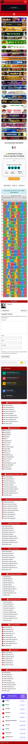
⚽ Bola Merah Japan (6, 544)
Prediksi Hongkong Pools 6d (9, 688)
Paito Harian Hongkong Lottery (10, 487)
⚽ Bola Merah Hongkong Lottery (9, 536)
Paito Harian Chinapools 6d (9, 483)
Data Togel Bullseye (7, 627)
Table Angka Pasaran (8, 455)
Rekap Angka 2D (7, 430)
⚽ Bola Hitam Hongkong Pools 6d (9, 567)
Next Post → (24, 310)
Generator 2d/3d (7, 442)
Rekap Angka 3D (7, 432)
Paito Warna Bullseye (8, 405)
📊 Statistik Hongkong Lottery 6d (9, 588)
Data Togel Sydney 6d (8, 662)
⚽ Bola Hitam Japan (6, 569)
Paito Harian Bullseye (8, 476)
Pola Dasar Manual (7, 469)
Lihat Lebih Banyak (14, 178)
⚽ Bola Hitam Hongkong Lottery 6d (10, 563)
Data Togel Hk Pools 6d (8, 654)
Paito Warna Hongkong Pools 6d (10, 421)
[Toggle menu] (25, 2)
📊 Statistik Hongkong (7, 584)
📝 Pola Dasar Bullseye (7, 602)
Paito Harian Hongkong (8, 485)
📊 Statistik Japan (6, 595)
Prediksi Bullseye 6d (7, 674)
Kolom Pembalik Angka (8, 457)
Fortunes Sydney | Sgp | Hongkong (10, 510)
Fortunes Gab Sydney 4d (8, 516)
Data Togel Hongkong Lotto (9, 641)
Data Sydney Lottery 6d (8, 664)
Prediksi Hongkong (7, 680)
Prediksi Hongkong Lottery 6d (9, 684)
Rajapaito (9, 304)
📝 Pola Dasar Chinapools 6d (8, 608)
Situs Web (3, 345)
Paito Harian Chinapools (8, 481)
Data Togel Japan (7, 645)
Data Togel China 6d (7, 658)
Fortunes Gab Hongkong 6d (9, 514)
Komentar (3, 320)
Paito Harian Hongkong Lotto (9, 491)
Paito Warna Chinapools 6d (9, 411)
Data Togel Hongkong (8, 635)
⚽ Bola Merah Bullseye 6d (8, 528)
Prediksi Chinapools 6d (8, 678)
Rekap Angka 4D (7, 434)
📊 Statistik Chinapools (7, 580)
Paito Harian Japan (7, 495)
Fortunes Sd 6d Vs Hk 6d (8, 502)
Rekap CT (5, 438)
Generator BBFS (6, 448)
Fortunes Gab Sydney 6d (8, 512)
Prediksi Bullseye (7, 672)
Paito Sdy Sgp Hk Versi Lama (9, 463)
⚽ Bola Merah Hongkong (7, 534)
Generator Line (6, 444)
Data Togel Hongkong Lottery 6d (10, 639)
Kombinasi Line (6, 452)
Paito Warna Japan (7, 423)
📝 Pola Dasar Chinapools (8, 606)
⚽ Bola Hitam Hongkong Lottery (9, 561)
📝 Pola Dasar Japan (6, 620)
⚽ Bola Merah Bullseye (7, 526)
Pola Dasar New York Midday (14, 143)
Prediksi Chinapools (7, 676)
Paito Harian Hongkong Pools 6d (10, 493)
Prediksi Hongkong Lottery (9, 682)
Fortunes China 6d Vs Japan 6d (10, 508)
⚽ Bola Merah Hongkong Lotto (9, 540)
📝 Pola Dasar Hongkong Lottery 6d (10, 614)
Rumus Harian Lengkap (8, 446)
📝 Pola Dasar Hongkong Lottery (9, 612)
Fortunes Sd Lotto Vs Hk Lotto (10, 504)
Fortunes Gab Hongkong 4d (9, 518)
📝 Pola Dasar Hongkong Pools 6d (9, 618)
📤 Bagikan (13, 172)
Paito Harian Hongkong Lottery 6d (10, 489)
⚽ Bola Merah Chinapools (8, 530)
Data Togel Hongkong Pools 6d (10, 643)
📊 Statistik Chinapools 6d (8, 582)
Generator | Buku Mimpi (8, 465)
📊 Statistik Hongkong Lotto (8, 590)
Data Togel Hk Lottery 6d (8, 656)
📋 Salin (6, 172)
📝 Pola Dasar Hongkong (7, 610)
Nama (3, 335)
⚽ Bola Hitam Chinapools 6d (8, 557)
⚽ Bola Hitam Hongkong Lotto (9, 565)
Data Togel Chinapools (8, 631)
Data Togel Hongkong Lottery (9, 637)
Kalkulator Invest (7, 450)
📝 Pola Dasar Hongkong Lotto (9, 616)
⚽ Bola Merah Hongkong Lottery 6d (10, 538)
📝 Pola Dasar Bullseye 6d (8, 604)
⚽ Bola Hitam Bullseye (7, 551)
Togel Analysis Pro (7, 440)
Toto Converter (6, 461)
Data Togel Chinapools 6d (9, 633)
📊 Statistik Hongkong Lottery (8, 586)
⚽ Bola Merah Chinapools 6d (8, 532)
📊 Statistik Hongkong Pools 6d (9, 593)
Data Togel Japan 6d (7, 652)
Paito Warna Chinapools (8, 409)
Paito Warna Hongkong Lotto (9, 419)
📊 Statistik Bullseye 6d (7, 578)
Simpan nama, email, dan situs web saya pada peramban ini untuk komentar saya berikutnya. (14, 352)
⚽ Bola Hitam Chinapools (8, 555)
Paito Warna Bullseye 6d (8, 407)
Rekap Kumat (6, 436)
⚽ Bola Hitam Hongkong (7, 559)
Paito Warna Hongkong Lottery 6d (10, 417)
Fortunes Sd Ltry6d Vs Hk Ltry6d (10, 506)
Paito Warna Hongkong (8, 413)
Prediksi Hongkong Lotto (8, 686)
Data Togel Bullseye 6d (8, 629)
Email (3, 340)
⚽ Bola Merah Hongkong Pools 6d (9, 542)
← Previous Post (5, 310)
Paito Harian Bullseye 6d (8, 478)
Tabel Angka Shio (7, 467)
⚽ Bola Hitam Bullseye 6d (7, 553)
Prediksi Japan (6, 690)
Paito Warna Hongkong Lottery (10, 415)
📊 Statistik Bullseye (6, 576)
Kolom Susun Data (7, 459)
